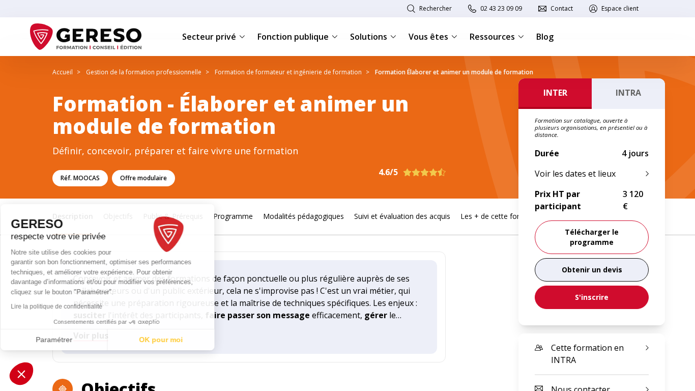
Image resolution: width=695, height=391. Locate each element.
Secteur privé (209, 36)
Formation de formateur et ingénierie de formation (288, 72)
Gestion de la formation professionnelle (143, 72)
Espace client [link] (620, 8)
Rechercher (435, 8)
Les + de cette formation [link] (501, 216)
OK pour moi (170, 340)
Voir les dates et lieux (575, 173)
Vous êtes (428, 36)
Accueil (62, 72)
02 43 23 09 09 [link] (501, 8)
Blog (545, 36)
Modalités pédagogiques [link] (303, 216)
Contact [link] (562, 8)
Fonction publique (293, 36)
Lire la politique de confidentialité (66, 306)
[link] (592, 270)
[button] (21, 373)
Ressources (492, 36)
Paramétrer (63, 340)
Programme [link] (233, 216)
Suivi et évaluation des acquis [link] (402, 216)
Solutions (368, 36)
